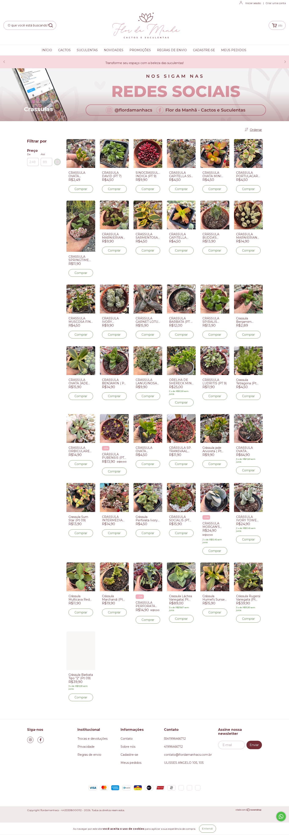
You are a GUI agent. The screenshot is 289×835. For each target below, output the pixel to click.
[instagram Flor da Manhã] (30, 740)
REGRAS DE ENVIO (172, 50)
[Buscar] (51, 25)
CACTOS (64, 50)
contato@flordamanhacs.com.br (188, 755)
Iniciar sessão (253, 3)
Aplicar (57, 162)
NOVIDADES (113, 50)
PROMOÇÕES (140, 50)
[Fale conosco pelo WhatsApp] (281, 816)
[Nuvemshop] (248, 810)
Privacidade (86, 747)
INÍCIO (47, 50)
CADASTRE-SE (204, 50)
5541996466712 (175, 739)
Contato (127, 739)
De (28, 154)
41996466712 (173, 747)
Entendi (207, 828)
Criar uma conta (276, 3)
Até (43, 154)
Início (27, 101)
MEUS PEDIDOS (233, 50)
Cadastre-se (129, 755)
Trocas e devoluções (92, 739)
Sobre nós (128, 747)
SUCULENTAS (87, 50)
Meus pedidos (131, 763)
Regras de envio (89, 755)
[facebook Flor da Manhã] (40, 740)
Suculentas (38, 101)
